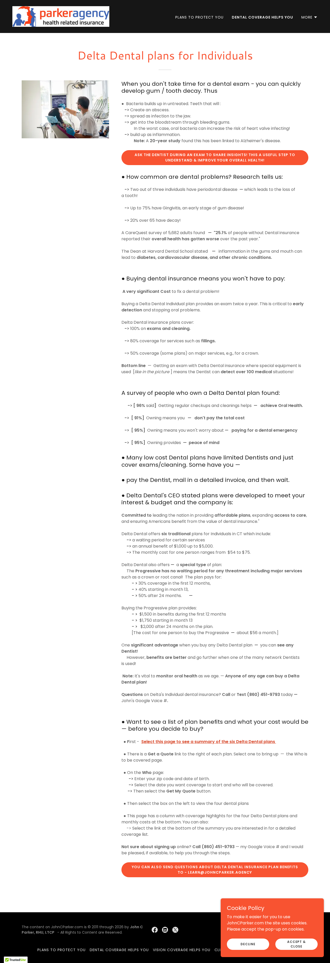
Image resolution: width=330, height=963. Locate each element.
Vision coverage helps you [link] (181, 949)
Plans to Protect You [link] (199, 17)
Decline (248, 944)
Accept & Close (296, 943)
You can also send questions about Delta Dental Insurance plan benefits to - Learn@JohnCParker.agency (215, 869)
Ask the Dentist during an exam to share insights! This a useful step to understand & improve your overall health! (215, 157)
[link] (60, 16)
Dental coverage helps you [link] (262, 17)
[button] (309, 17)
